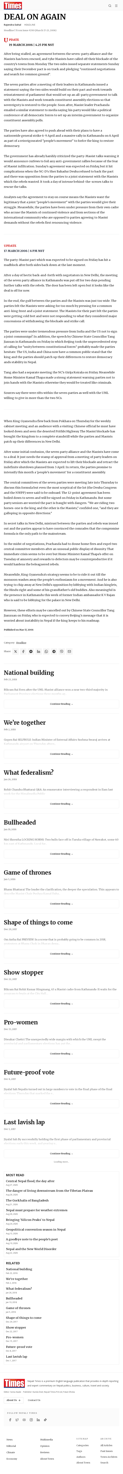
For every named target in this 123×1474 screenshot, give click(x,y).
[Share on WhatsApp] (46, 651)
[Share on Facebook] (23, 651)
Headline (29, 24)
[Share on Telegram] (54, 651)
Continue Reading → (61, 703)
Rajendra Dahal (12, 24)
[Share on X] (15, 651)
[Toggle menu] (116, 6)
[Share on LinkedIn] (38, 651)
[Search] (110, 6)
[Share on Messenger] (31, 651)
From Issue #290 (36, 30)
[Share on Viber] (61, 651)
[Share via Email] (69, 651)
